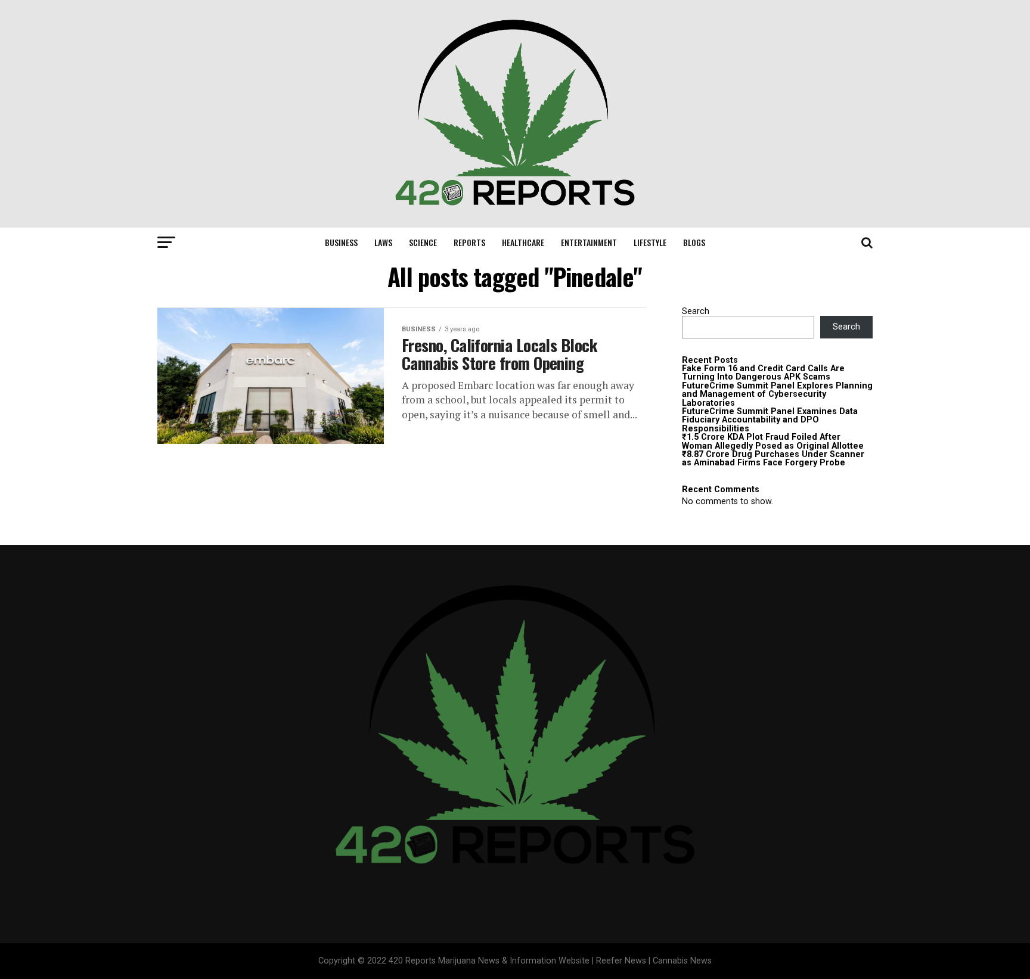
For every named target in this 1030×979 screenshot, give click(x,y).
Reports (469, 242)
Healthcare (523, 242)
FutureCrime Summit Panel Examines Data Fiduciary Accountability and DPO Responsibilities (770, 420)
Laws (383, 242)
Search (695, 311)
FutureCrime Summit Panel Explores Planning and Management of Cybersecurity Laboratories (777, 394)
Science (423, 242)
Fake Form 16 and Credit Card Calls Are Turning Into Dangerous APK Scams (763, 372)
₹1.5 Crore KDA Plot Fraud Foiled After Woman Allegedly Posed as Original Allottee (773, 441)
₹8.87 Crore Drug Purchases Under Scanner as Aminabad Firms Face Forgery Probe (773, 458)
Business (341, 242)
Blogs (694, 242)
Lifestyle (650, 242)
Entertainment (589, 242)
